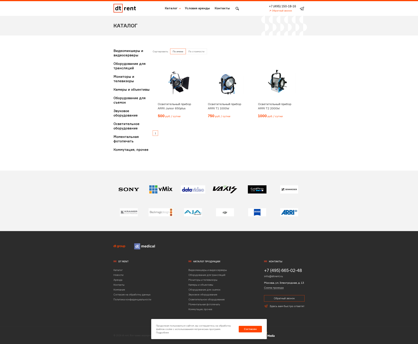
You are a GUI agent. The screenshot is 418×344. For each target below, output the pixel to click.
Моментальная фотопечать (204, 304)
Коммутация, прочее (130, 150)
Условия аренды (197, 8)
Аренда (117, 279)
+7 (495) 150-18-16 (282, 6)
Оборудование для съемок (204, 289)
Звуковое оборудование (202, 294)
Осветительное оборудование (206, 299)
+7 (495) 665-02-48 (283, 270)
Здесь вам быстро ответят (287, 306)
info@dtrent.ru (273, 276)
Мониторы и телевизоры (202, 279)
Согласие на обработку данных (132, 294)
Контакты (222, 8)
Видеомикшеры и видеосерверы (207, 270)
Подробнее (162, 332)
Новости (118, 275)
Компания (119, 289)
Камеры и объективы (131, 89)
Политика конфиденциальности (132, 299)
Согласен (250, 329)
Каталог (171, 8)
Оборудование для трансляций (206, 275)
